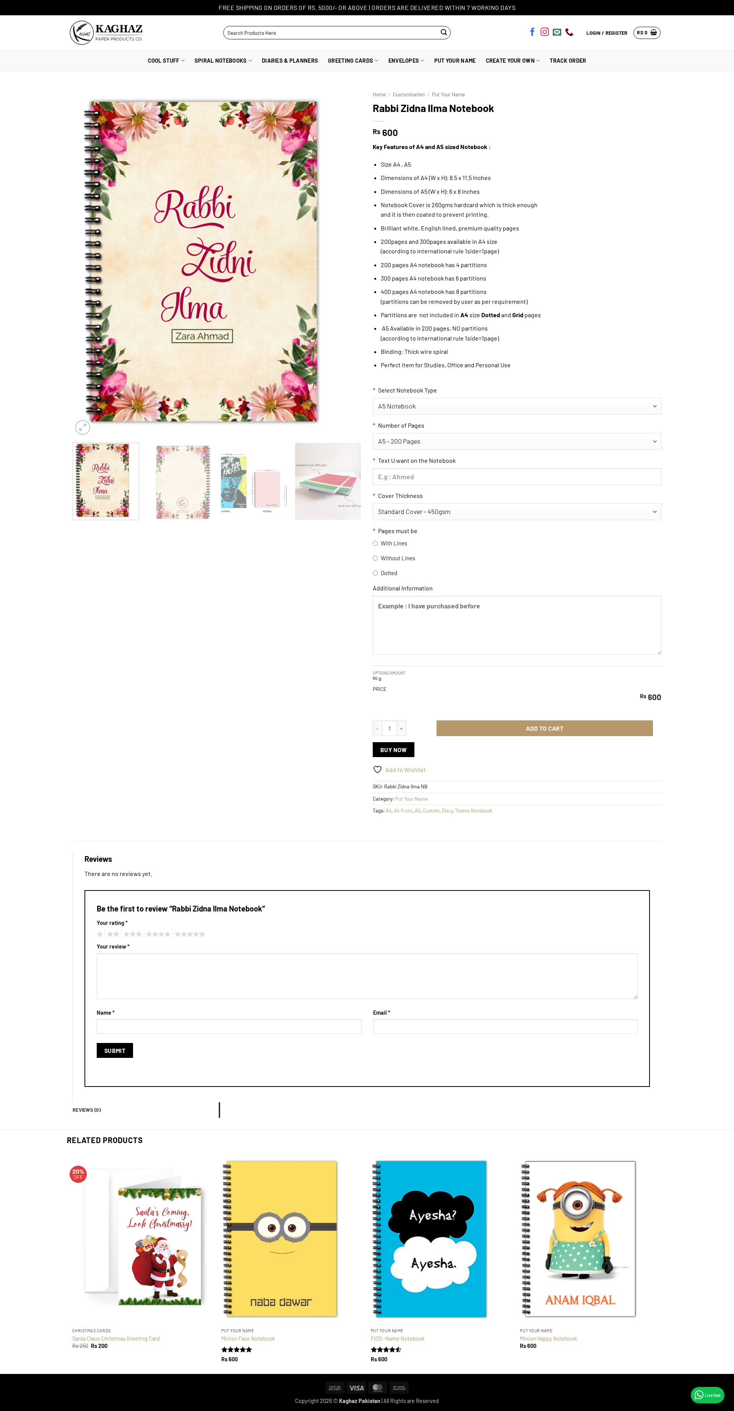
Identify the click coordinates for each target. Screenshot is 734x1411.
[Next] (346, 262)
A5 (418, 811)
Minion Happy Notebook (548, 1338)
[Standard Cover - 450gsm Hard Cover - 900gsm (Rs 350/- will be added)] (517, 511)
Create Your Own (510, 60)
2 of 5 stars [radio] (112, 934)
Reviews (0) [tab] (87, 1110)
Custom (431, 811)
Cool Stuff (164, 60)
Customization (409, 94)
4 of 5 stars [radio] (157, 934)
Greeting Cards (350, 60)
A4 (388, 811)
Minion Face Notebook (248, 1338)
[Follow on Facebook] (532, 33)
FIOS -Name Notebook (397, 1338)
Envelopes (403, 60)
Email (381, 1012)
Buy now (393, 749)
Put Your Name (455, 60)
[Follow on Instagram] (545, 33)
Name (106, 1012)
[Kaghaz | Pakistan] (104, 32)
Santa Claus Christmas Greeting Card (116, 1338)
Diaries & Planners (290, 60)
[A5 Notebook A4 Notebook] (517, 406)
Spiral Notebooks (221, 60)
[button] (647, 33)
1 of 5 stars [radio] (99, 934)
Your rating (112, 923)
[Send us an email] (557, 33)
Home (379, 94)
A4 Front (403, 811)
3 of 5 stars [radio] (131, 934)
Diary (447, 811)
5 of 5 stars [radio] (188, 934)
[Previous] (88, 262)
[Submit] (444, 32)
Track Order (568, 60)
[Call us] (569, 33)
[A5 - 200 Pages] (517, 441)
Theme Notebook (473, 811)
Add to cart (544, 728)
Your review (113, 946)
